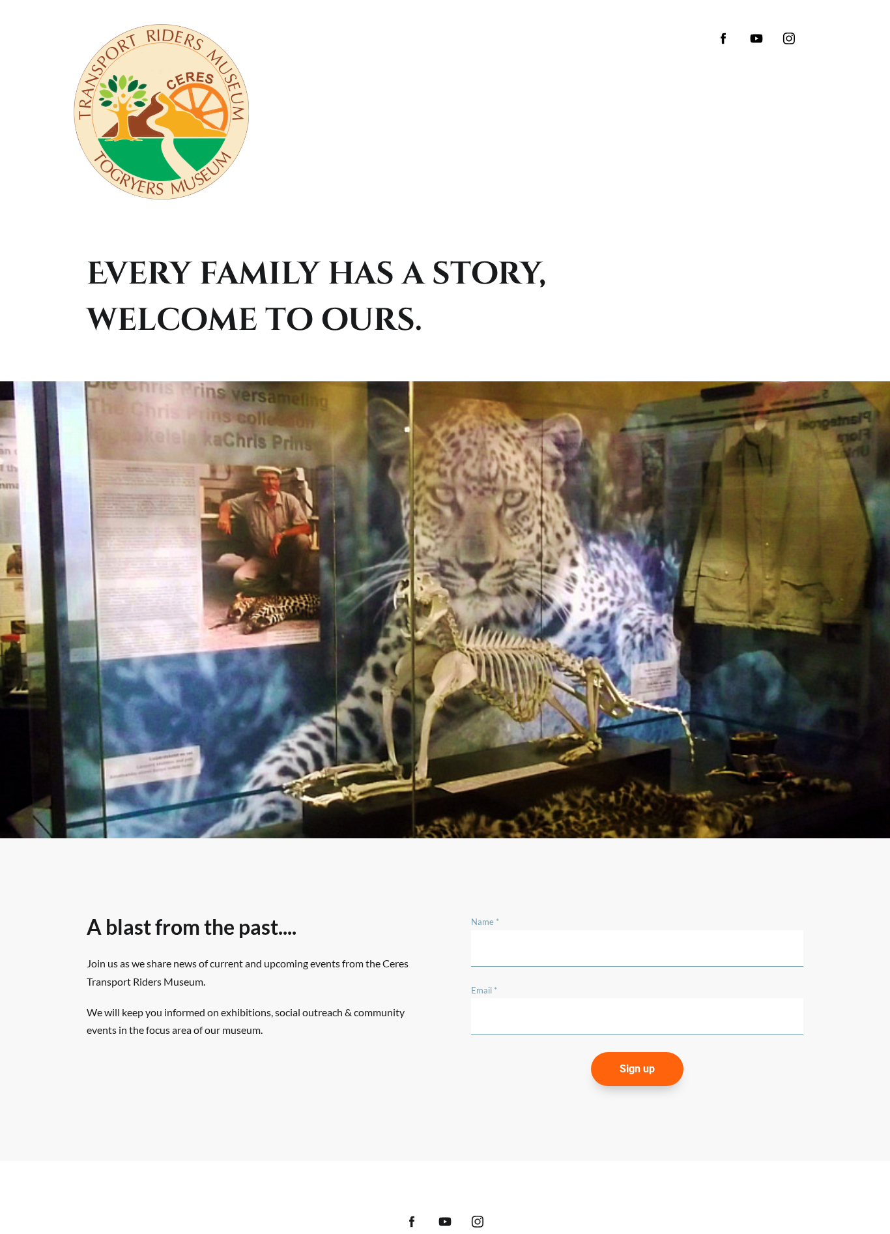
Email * (484, 990)
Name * (485, 921)
